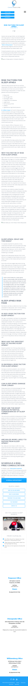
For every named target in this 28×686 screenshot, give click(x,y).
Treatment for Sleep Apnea (14, 498)
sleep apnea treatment (16, 468)
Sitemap (17, 682)
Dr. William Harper (6, 110)
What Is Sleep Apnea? (14, 494)
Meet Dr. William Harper (14, 490)
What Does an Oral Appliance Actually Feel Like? (14, 546)
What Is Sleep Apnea (7, 44)
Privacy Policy (23, 682)
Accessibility (17, 684)
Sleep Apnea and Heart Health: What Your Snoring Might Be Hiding (14, 543)
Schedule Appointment (14, 480)
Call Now (14, 586)
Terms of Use (11, 684)
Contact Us (14, 505)
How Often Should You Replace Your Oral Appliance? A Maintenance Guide (14, 539)
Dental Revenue (12, 682)
